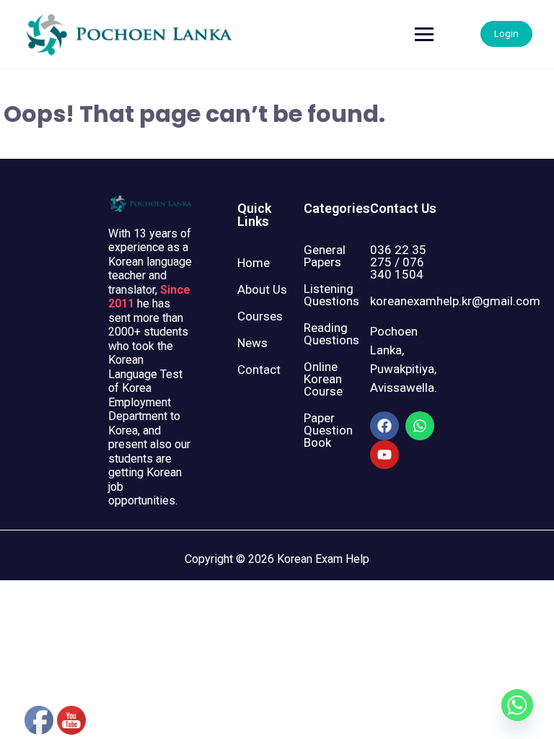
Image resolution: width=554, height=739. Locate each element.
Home (253, 262)
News (252, 343)
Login (506, 33)
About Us (262, 289)
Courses (260, 316)
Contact (259, 369)
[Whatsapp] (419, 425)
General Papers (325, 255)
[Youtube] (384, 454)
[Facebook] (384, 425)
